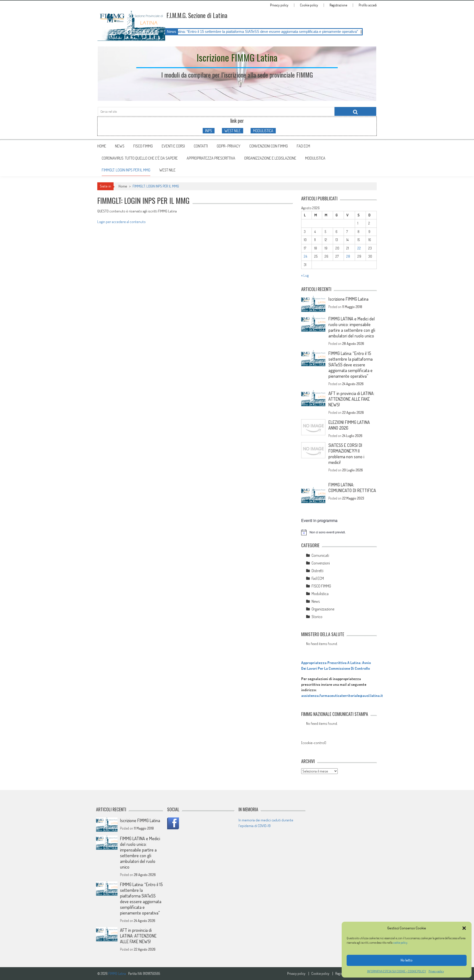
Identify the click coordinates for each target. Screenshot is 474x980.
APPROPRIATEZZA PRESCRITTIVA (211, 158)
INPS (208, 130)
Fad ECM (303, 146)
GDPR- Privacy (228, 146)
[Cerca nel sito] (355, 111)
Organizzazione (323, 608)
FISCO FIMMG (143, 146)
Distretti (317, 570)
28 (348, 256)
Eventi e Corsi (173, 146)
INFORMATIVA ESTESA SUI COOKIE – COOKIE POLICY (396, 971)
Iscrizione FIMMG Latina (348, 299)
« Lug (305, 275)
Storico (317, 616)
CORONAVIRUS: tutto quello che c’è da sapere (140, 158)
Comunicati (320, 555)
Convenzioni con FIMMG (268, 146)
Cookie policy (309, 5)
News (119, 146)
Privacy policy (436, 971)
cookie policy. (400, 942)
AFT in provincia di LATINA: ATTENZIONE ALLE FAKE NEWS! (351, 399)
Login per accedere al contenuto (121, 221)
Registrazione (338, 5)
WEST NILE (232, 130)
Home (101, 146)
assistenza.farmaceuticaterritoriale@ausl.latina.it (342, 695)
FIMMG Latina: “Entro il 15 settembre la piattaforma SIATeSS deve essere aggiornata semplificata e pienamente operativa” (223, 31)
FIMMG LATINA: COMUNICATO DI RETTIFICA (352, 487)
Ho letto (407, 960)
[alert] (339, 532)
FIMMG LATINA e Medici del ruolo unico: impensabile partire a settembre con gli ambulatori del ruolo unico (351, 327)
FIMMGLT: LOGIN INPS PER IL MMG (126, 169)
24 (305, 256)
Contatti (201, 146)
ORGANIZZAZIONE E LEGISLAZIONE (270, 158)
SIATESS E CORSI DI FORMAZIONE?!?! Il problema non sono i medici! (346, 453)
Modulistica (320, 593)
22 (359, 248)
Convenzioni (321, 563)
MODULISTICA (263, 130)
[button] (464, 928)
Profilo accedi (368, 5)
